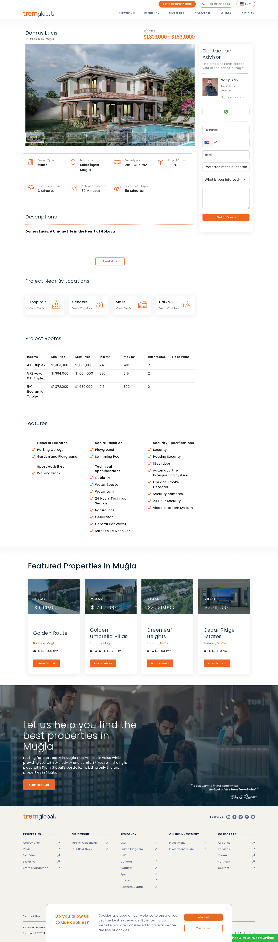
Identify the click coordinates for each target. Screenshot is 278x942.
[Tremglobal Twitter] (241, 817)
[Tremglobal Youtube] (253, 817)
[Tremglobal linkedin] (228, 817)
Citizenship (127, 13)
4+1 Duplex (36, 365)
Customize (203, 928)
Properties (176, 13)
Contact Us (39, 784)
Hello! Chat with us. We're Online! (247, 937)
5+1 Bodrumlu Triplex (35, 391)
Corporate (203, 13)
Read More (110, 261)
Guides (226, 13)
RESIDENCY (152, 13)
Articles (248, 13)
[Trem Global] (39, 817)
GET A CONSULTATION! (177, 3)
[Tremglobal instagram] (247, 817)
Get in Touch (226, 217)
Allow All (203, 917)
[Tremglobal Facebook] (234, 817)
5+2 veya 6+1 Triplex (36, 376)
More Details (46, 663)
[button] (208, 142)
